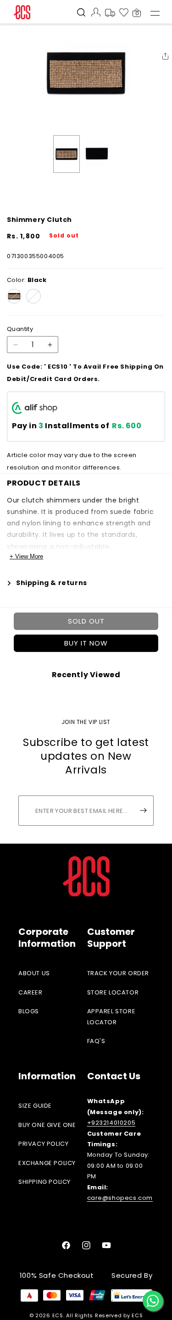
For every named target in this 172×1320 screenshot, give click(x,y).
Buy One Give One (47, 1125)
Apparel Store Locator (111, 1016)
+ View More (26, 556)
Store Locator (113, 992)
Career (30, 992)
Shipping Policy (44, 1181)
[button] (81, 13)
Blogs (28, 1011)
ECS (57, 1315)
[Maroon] (33, 296)
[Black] (14, 296)
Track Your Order (118, 973)
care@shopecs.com (120, 1197)
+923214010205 (111, 1122)
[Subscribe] (143, 810)
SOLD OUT (86, 621)
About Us (34, 973)
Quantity (20, 329)
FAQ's (96, 1041)
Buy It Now (86, 643)
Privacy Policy (43, 1143)
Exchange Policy (47, 1163)
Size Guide (35, 1105)
